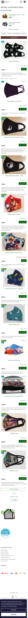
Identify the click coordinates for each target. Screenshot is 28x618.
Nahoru (15, 500)
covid (15, 78)
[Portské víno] (12, 596)
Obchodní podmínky (5, 557)
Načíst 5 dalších (14, 489)
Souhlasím (13, 614)
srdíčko (11, 78)
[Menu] (24, 1)
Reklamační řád (4, 561)
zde (15, 606)
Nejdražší (10, 33)
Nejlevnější (3, 33)
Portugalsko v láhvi (14, 592)
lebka (2, 78)
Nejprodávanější (16, 33)
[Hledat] (17, 1)
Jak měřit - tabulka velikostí (6, 555)
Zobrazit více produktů (13, 29)
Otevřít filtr (14, 37)
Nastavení (13, 610)
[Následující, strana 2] (14, 493)
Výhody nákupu (4, 550)
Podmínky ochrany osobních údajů (8, 559)
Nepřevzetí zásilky (5, 554)
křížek (6, 78)
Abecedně (24, 33)
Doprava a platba (4, 552)
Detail (23, 69)
